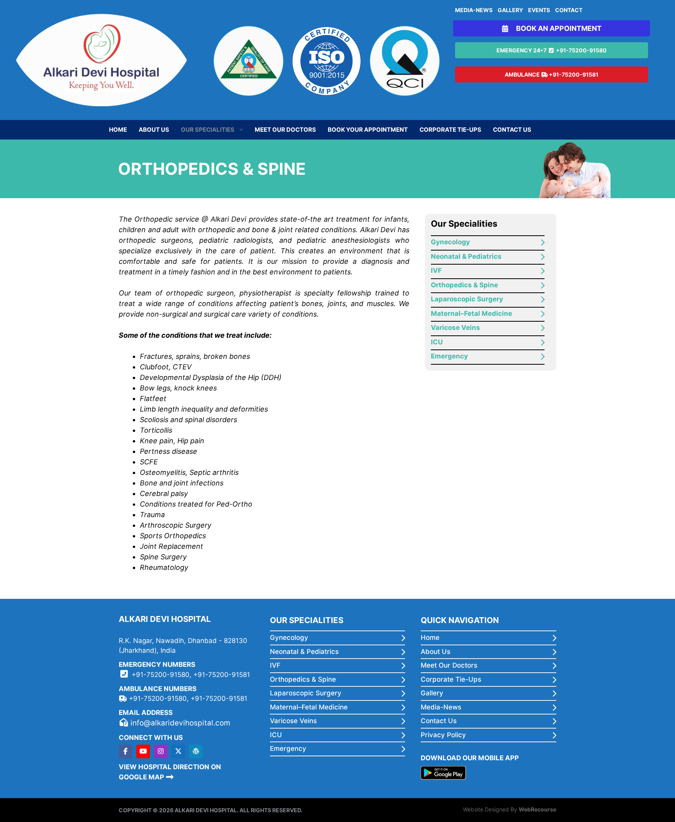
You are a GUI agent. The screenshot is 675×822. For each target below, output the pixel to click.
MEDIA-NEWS (474, 10)
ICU (437, 342)
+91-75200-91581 (573, 74)
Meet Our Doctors (285, 129)
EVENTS (539, 10)
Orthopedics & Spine (464, 285)
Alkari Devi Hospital (206, 810)
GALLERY (510, 10)
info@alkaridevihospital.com (180, 722)
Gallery (432, 693)
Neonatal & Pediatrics (466, 256)
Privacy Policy (443, 735)
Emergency (449, 356)
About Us (154, 129)
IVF (436, 270)
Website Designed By (509, 809)
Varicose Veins (455, 327)
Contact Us (512, 129)
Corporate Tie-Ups (450, 129)
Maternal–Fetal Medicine (471, 313)
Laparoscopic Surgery (467, 299)
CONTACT (568, 10)
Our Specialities (207, 129)
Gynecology (450, 242)
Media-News (441, 707)
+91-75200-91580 (581, 50)
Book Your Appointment (368, 129)
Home (118, 129)
